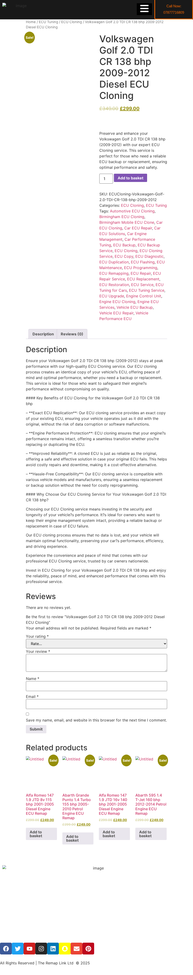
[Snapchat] (65, 948)
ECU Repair (141, 273)
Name (32, 678)
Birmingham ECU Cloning (121, 216)
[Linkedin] (53, 948)
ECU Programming (140, 267)
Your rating (37, 636)
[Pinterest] (88, 948)
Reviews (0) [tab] (72, 334)
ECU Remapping (114, 273)
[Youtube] (29, 948)
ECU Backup (124, 245)
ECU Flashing (143, 262)
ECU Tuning (48, 22)
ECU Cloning (71, 22)
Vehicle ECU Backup (135, 307)
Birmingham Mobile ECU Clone (126, 222)
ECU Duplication (114, 262)
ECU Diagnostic (149, 256)
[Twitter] (18, 948)
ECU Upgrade (111, 296)
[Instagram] (41, 948)
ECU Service (142, 284)
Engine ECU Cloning (117, 301)
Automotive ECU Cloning (132, 211)
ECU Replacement (143, 279)
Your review (38, 651)
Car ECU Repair (138, 228)
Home (31, 22)
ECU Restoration (114, 284)
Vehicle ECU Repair (116, 313)
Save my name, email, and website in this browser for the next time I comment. (96, 720)
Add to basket (130, 178)
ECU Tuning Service (146, 290)
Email (32, 696)
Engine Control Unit (143, 296)
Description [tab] (43, 334)
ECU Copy (124, 256)
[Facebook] (6, 948)
